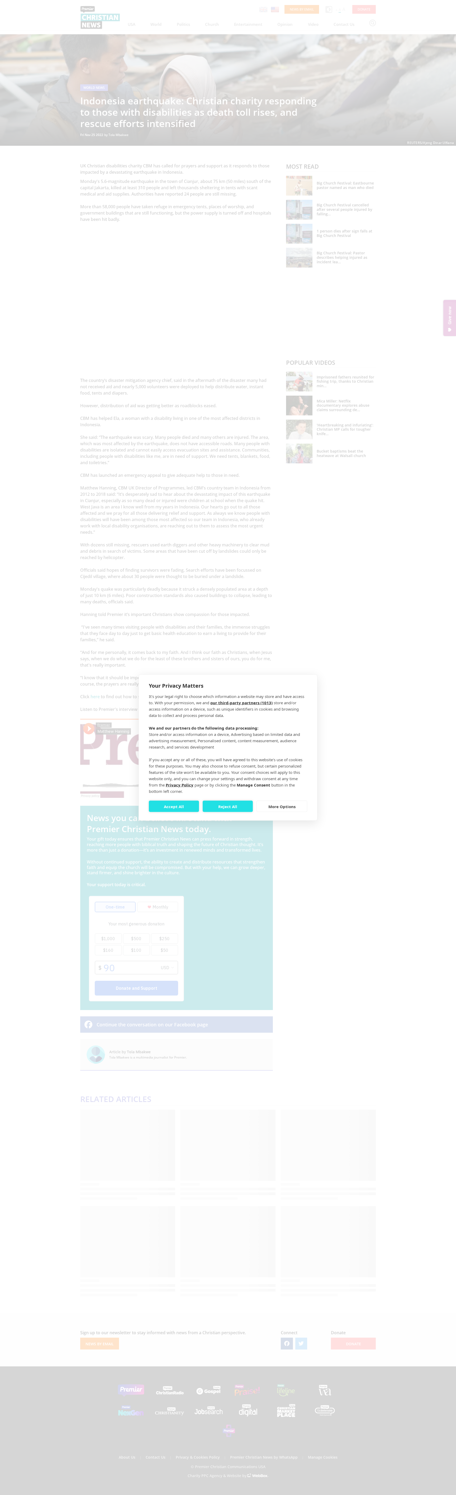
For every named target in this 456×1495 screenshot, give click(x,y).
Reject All (227, 806)
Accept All (174, 806)
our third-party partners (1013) (241, 702)
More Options (282, 806)
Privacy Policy (179, 785)
